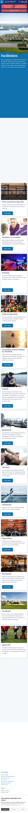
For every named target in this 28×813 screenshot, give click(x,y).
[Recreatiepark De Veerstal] (10, 2)
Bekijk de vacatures (5, 790)
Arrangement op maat (6, 783)
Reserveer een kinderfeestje (7, 781)
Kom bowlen (4, 779)
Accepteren (5, 809)
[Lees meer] (14, 191)
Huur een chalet (4, 774)
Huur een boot (4, 784)
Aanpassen (14, 809)
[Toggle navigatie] (2, 1)
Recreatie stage (4, 792)
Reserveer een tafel (5, 778)
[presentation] (1, 33)
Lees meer (7, 213)
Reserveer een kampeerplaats (7, 776)
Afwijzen (22, 809)
